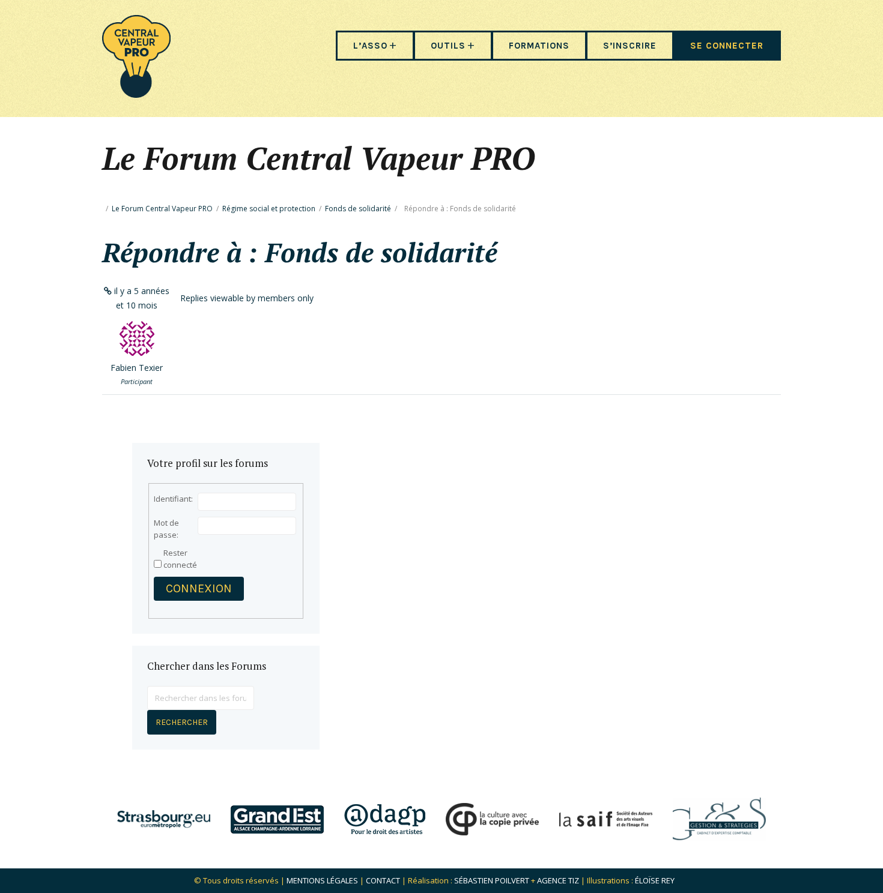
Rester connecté (180, 558)
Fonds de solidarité (358, 208)
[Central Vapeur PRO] (136, 94)
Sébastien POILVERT (491, 880)
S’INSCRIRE (630, 45)
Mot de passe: (166, 528)
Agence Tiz (558, 880)
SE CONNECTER (726, 45)
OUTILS (448, 45)
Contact (383, 880)
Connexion (199, 588)
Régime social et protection (268, 208)
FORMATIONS (539, 45)
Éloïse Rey (655, 880)
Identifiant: (173, 498)
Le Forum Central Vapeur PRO (162, 208)
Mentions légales (322, 880)
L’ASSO (370, 45)
